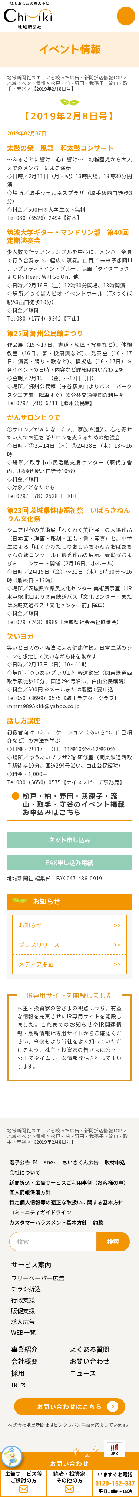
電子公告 (19, 1162)
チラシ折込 (26, 1288)
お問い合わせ (90, 1361)
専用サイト (69, 1033)
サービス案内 (31, 1264)
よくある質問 (90, 1349)
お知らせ (30, 924)
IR (14, 1384)
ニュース (83, 1373)
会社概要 (24, 1361)
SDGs (49, 1162)
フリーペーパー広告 (37, 1277)
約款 (98, 1222)
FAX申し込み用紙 (69, 863)
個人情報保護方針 (30, 1192)
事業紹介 (24, 1349)
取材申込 (115, 1162)
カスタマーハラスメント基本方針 (48, 1222)
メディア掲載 (36, 963)
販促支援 (23, 1310)
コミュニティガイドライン (40, 1212)
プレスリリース (39, 944)
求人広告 (23, 1321)
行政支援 (23, 1299)
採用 (17, 1373)
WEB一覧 (23, 1332)
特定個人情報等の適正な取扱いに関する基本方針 (66, 1202)
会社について (24, 1172)
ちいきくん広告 (80, 1162)
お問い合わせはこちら (69, 1406)
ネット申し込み (69, 840)
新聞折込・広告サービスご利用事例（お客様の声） (69, 1182)
